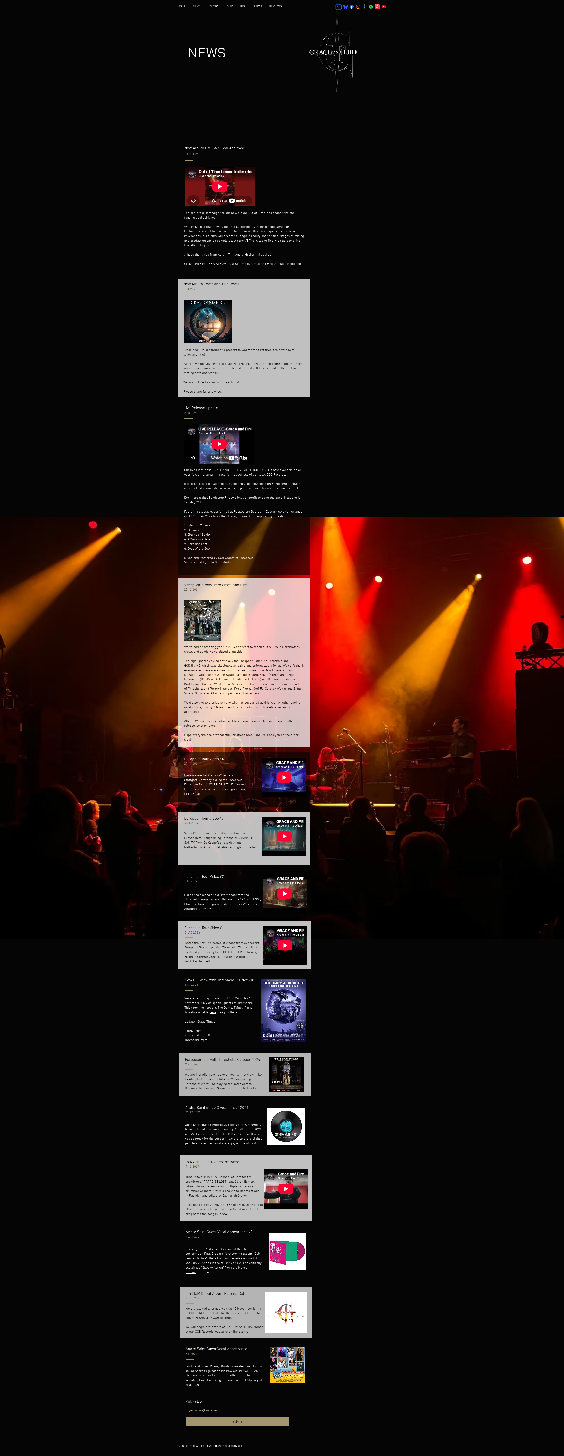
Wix (240, 1446)
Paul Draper (212, 1254)
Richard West (211, 684)
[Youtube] (383, 6)
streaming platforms (220, 475)
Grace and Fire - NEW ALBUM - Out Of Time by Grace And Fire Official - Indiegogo (242, 264)
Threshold (275, 661)
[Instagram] (358, 6)
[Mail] (338, 7)
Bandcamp (279, 484)
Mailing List (194, 1402)
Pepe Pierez (243, 689)
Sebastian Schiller (212, 675)
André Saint (213, 1249)
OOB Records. (276, 475)
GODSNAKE (192, 666)
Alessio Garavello (288, 684)
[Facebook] (351, 6)
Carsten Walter (275, 689)
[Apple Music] (377, 6)
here (213, 1012)
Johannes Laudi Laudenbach (238, 680)
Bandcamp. (241, 1332)
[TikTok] (364, 6)
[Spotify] (370, 6)
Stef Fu (258, 689)
